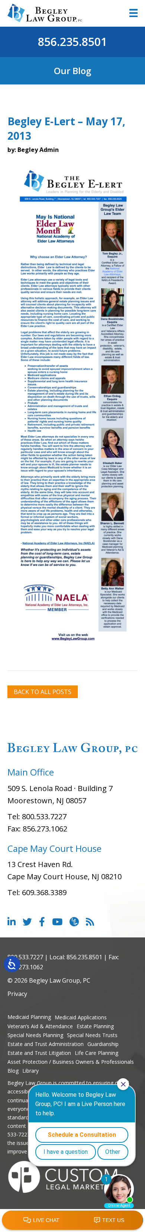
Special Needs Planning (35, 1035)
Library (30, 1070)
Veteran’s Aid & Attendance (40, 1026)
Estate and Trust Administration (45, 1043)
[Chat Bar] (72, 1220)
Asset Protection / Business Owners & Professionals (70, 1061)
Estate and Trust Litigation (39, 1052)
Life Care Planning (96, 1052)
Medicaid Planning (29, 1016)
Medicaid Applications (81, 1017)
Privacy (17, 994)
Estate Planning (95, 1026)
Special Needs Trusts (92, 1035)
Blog (13, 1070)
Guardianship (103, 1043)
